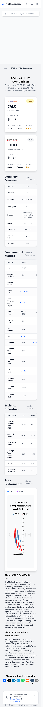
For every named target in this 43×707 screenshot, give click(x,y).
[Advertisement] (21, 41)
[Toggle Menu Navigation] (37, 4)
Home (5, 68)
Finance (20, 167)
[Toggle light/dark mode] (27, 4)
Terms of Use (15, 701)
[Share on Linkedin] (14, 680)
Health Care (21, 128)
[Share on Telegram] (18, 680)
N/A (27, 167)
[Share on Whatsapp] (23, 680)
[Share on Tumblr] (32, 680)
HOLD (28, 128)
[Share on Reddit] (27, 680)
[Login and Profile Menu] (32, 4)
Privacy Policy (15, 699)
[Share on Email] (37, 680)
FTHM (12, 145)
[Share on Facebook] (4, 680)
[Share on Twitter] (9, 680)
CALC (11, 106)
